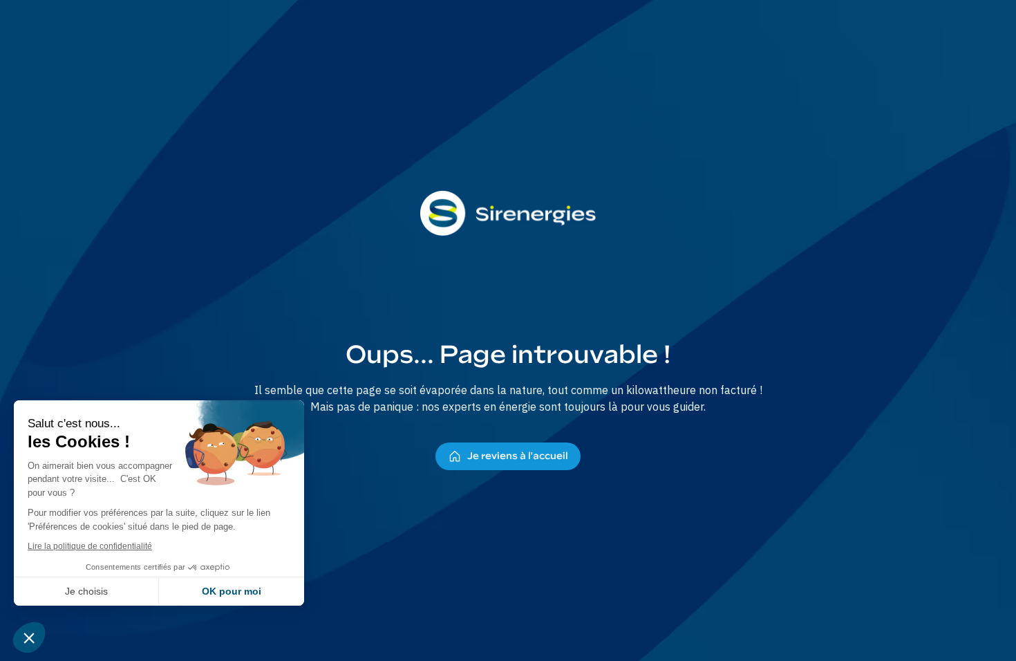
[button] (29, 637)
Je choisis (86, 591)
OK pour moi (231, 591)
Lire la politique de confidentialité (90, 546)
